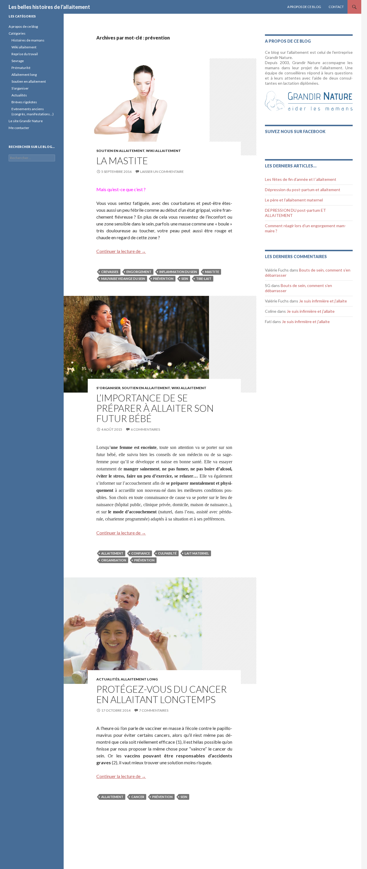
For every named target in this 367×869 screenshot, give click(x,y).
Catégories (17, 33)
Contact (336, 7)
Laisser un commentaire (162, 171)
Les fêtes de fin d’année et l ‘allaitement (300, 179)
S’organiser (20, 88)
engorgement (138, 272)
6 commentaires (145, 429)
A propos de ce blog (304, 7)
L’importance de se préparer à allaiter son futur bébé (155, 408)
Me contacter (19, 128)
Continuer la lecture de (121, 251)
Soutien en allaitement (120, 151)
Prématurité (20, 68)
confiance (140, 553)
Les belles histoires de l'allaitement (49, 7)
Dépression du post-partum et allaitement (302, 189)
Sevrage (17, 61)
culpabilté (167, 553)
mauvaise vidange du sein (123, 278)
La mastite (122, 160)
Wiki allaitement (23, 47)
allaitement (112, 553)
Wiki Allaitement (163, 151)
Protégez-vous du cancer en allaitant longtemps (161, 694)
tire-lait (203, 278)
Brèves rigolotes (24, 102)
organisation (113, 560)
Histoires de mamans (27, 40)
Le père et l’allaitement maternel (294, 199)
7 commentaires (153, 710)
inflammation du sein (178, 272)
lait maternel (197, 553)
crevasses (109, 272)
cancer (137, 797)
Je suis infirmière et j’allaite (323, 300)
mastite (212, 272)
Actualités (107, 679)
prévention (163, 278)
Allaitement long (139, 679)
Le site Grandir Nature (26, 121)
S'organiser (108, 388)
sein (184, 278)
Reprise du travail (24, 54)
